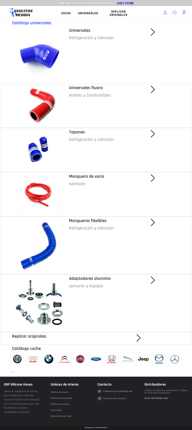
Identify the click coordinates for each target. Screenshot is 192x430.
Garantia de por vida (61, 416)
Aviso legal (56, 410)
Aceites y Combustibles (90, 95)
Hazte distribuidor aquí (156, 398)
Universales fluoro (86, 88)
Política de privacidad (61, 398)
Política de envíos (59, 392)
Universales (79, 30)
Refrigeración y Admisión (91, 38)
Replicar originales (29, 336)
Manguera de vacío (86, 176)
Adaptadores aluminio (90, 278)
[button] (66, 13)
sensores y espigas (86, 286)
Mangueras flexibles (87, 221)
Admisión (77, 184)
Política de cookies (60, 404)
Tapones (77, 132)
